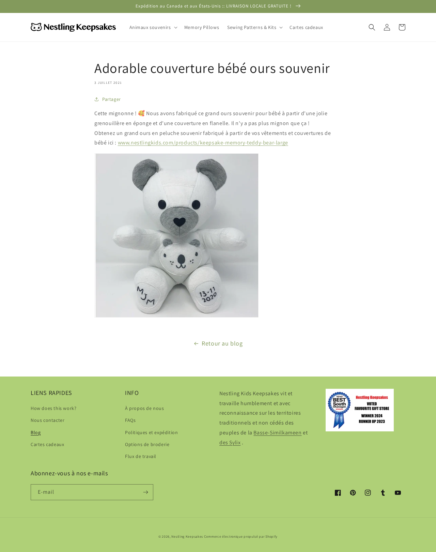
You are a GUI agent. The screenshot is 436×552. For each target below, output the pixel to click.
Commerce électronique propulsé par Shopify (241, 536)
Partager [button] (111, 99)
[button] (152, 27)
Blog (36, 432)
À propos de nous (144, 408)
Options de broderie (147, 444)
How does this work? (53, 408)
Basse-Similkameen (277, 432)
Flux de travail (140, 456)
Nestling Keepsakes (187, 536)
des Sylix (229, 442)
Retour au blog (222, 343)
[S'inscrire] (145, 492)
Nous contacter (47, 420)
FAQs (130, 420)
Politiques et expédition (151, 432)
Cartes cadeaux (47, 444)
